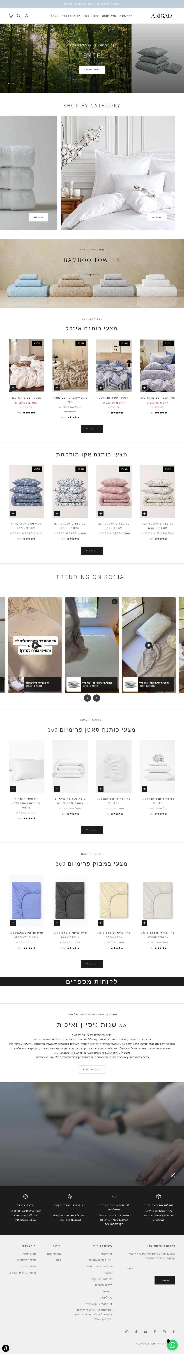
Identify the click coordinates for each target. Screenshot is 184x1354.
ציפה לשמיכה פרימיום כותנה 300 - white (70, 801)
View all (92, 429)
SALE (54, 15)
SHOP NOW (92, 74)
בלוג (58, 1260)
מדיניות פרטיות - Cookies (22, 1272)
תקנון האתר (29, 1254)
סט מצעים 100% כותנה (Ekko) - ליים (26, 526)
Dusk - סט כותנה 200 (114, 397)
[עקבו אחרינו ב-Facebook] (173, 1332)
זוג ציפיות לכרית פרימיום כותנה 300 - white (26, 803)
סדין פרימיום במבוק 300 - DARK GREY (70, 935)
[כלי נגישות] (5, 1348)
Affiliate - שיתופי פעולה (99, 1266)
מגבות (38, 217)
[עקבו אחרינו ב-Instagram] (164, 1332)
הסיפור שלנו (92, 1069)
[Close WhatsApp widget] (168, 1341)
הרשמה (165, 1280)
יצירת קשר (106, 1254)
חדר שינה (126, 15)
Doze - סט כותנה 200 (26, 397)
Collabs (108, 1272)
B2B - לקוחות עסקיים (100, 1260)
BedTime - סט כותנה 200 (158, 397)
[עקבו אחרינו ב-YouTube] (145, 1332)
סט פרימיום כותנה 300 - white (157, 801)
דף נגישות (107, 1291)
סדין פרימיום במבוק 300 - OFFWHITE (114, 935)
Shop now (92, 274)
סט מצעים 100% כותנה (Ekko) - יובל (70, 526)
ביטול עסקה (105, 1297)
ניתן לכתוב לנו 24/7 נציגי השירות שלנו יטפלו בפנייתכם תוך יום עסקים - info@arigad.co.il (92, 1314)
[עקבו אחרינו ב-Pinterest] (155, 1332)
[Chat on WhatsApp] (172, 1345)
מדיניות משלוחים (26, 1260)
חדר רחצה (109, 15)
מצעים (157, 217)
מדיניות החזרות (27, 1266)
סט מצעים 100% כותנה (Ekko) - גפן (114, 526)
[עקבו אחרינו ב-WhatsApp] (127, 1332)
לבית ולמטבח (71, 15)
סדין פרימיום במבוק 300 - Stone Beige (158, 935)
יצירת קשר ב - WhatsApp (99, 1304)
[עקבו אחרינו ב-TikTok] (136, 1332)
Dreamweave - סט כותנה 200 (70, 400)
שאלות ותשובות (103, 1285)
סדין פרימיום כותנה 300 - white (114, 801)
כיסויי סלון (91, 15)
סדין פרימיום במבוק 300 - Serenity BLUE (26, 935)
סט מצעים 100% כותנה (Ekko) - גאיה (157, 526)
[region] (92, 58)
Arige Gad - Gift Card (101, 1279)
